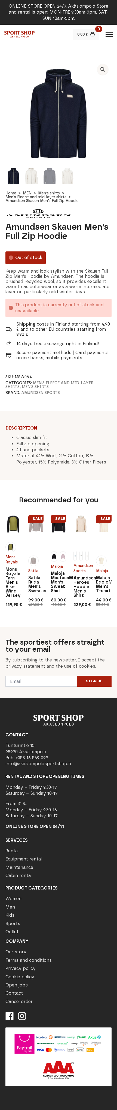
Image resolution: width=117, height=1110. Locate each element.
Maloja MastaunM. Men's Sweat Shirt (58, 582)
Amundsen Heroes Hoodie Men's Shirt (81, 587)
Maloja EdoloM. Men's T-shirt (103, 584)
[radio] (10, 547)
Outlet (12, 931)
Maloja (57, 566)
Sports (12, 923)
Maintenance (19, 867)
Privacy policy (20, 968)
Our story (15, 951)
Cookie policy (19, 976)
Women (13, 898)
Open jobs (16, 985)
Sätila (33, 571)
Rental (12, 850)
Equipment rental (23, 859)
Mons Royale (11, 560)
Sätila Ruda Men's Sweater (36, 584)
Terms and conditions (28, 960)
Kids (9, 915)
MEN (27, 193)
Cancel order (19, 1001)
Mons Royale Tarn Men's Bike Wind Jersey (13, 582)
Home (10, 193)
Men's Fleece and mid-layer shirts (35, 197)
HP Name (6, 631)
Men (10, 906)
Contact (14, 993)
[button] (102, 69)
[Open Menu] (109, 34)
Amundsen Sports (40, 392)
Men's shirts (49, 193)
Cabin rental (18, 875)
